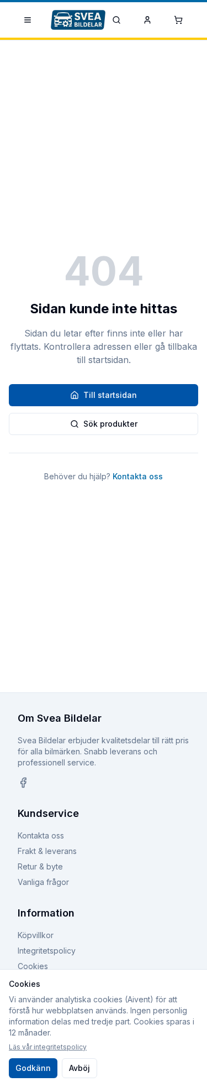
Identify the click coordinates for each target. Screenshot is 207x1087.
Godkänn (33, 1068)
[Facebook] (23, 782)
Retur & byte (40, 866)
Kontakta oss (138, 476)
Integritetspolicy (47, 950)
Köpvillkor (36, 935)
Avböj (79, 1068)
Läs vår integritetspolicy (48, 1047)
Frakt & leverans (47, 851)
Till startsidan (110, 395)
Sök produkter (110, 423)
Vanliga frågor (43, 882)
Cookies (33, 966)
